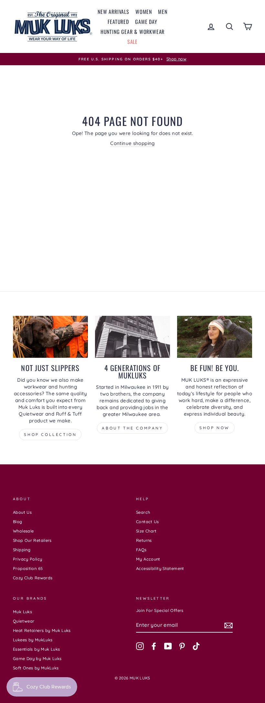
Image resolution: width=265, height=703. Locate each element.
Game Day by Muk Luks (37, 658)
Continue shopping (132, 143)
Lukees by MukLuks (32, 639)
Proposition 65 (28, 568)
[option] (132, 59)
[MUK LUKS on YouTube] (168, 646)
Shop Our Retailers (32, 540)
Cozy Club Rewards (32, 577)
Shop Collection (50, 434)
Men (162, 12)
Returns (144, 540)
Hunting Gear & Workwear (132, 32)
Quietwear (23, 621)
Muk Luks (22, 611)
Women (143, 12)
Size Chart (146, 530)
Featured (118, 22)
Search (143, 512)
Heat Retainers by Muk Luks (42, 630)
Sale (132, 42)
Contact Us (147, 521)
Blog (17, 521)
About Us (22, 512)
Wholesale (23, 530)
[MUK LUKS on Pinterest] (182, 646)
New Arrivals (113, 12)
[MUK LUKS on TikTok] (196, 646)
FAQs (141, 549)
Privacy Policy (27, 559)
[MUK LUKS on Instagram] (140, 646)
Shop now (214, 427)
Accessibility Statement (160, 568)
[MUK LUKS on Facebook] (154, 646)
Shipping (21, 549)
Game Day (146, 22)
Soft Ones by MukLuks (36, 667)
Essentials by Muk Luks (36, 649)
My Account (148, 559)
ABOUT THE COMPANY (132, 428)
